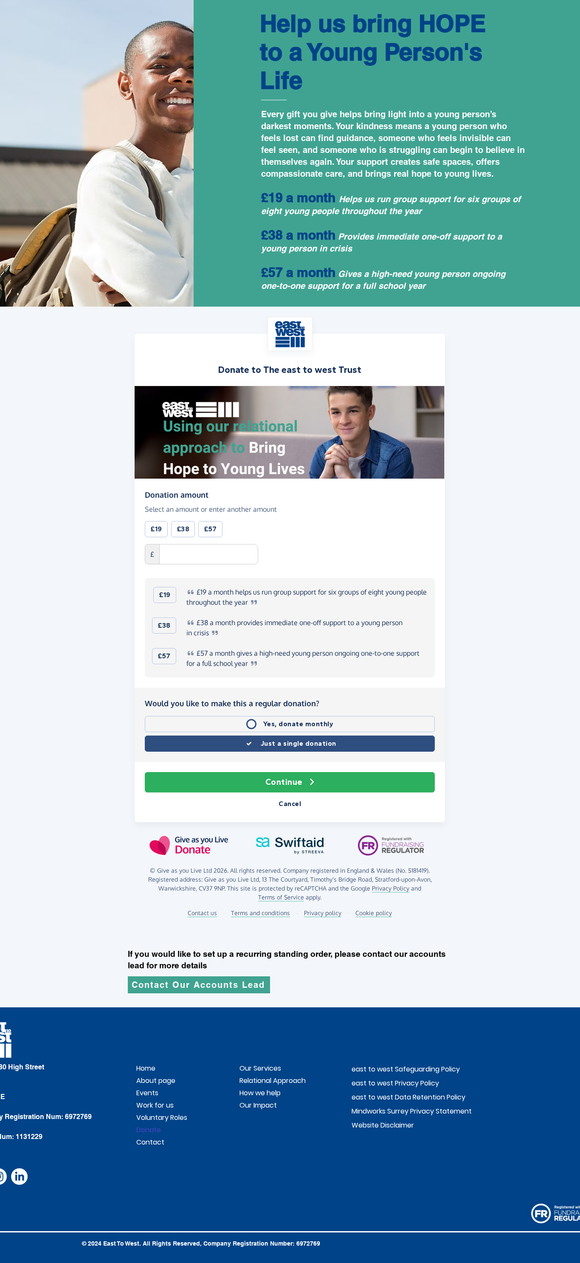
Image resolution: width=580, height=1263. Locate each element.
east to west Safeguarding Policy (372, 1069)
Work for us (155, 1105)
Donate (148, 1130)
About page (155, 1080)
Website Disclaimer (372, 1125)
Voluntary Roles (161, 1117)
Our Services (260, 1068)
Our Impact (258, 1105)
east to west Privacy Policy (372, 1083)
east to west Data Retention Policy (372, 1097)
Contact (150, 1142)
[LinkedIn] (19, 1176)
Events (147, 1093)
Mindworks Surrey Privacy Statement (372, 1111)
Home (145, 1068)
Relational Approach (272, 1080)
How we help (260, 1093)
